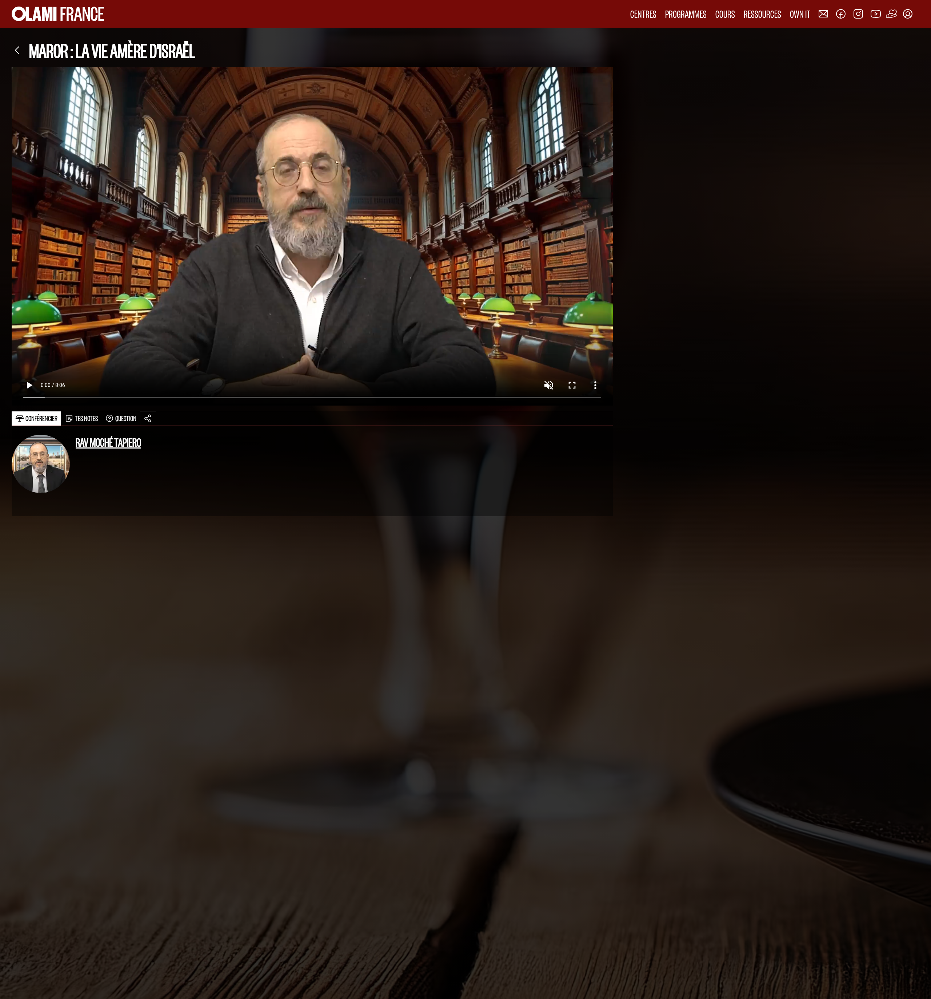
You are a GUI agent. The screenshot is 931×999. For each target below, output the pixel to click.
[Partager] (148, 418)
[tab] (36, 418)
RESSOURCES (762, 13)
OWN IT (800, 13)
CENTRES (643, 13)
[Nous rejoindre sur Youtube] (875, 14)
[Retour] (17, 50)
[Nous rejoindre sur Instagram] (858, 14)
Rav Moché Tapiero (108, 442)
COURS (725, 13)
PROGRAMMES (686, 13)
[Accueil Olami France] (58, 14)
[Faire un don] (891, 14)
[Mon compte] (907, 14)
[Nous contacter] (823, 14)
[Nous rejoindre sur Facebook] (841, 14)
